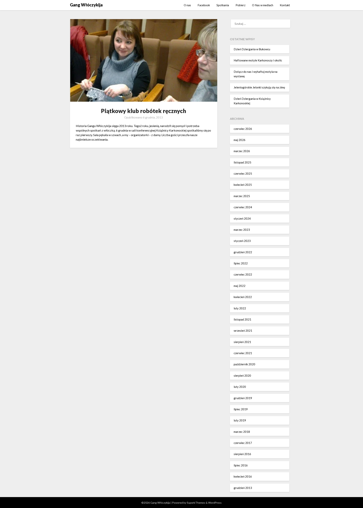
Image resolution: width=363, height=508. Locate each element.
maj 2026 (239, 140)
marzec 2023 (242, 229)
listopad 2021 (242, 319)
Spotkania (222, 5)
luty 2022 (240, 308)
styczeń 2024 (242, 218)
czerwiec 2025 (243, 173)
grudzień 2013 (243, 487)
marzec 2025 (242, 196)
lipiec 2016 (241, 465)
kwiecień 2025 (243, 184)
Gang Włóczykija (86, 4)
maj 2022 (239, 285)
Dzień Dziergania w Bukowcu (252, 49)
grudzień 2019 (243, 398)
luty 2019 (240, 420)
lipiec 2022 (241, 263)
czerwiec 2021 (243, 353)
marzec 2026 (242, 151)
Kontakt (285, 5)
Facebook (204, 5)
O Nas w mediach (262, 5)
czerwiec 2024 (243, 207)
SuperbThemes (196, 502)
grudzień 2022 (243, 252)
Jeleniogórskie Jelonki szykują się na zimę (259, 87)
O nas (187, 5)
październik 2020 (244, 364)
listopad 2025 (242, 162)
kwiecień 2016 (243, 476)
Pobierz (240, 5)
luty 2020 (240, 386)
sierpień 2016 (242, 454)
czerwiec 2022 (243, 274)
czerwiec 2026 (243, 128)
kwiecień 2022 (243, 297)
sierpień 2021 (242, 342)
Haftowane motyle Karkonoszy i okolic (258, 60)
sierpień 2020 (242, 375)
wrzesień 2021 (243, 330)
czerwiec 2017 (243, 442)
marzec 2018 (242, 431)
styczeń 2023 (242, 240)
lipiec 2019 (241, 409)
